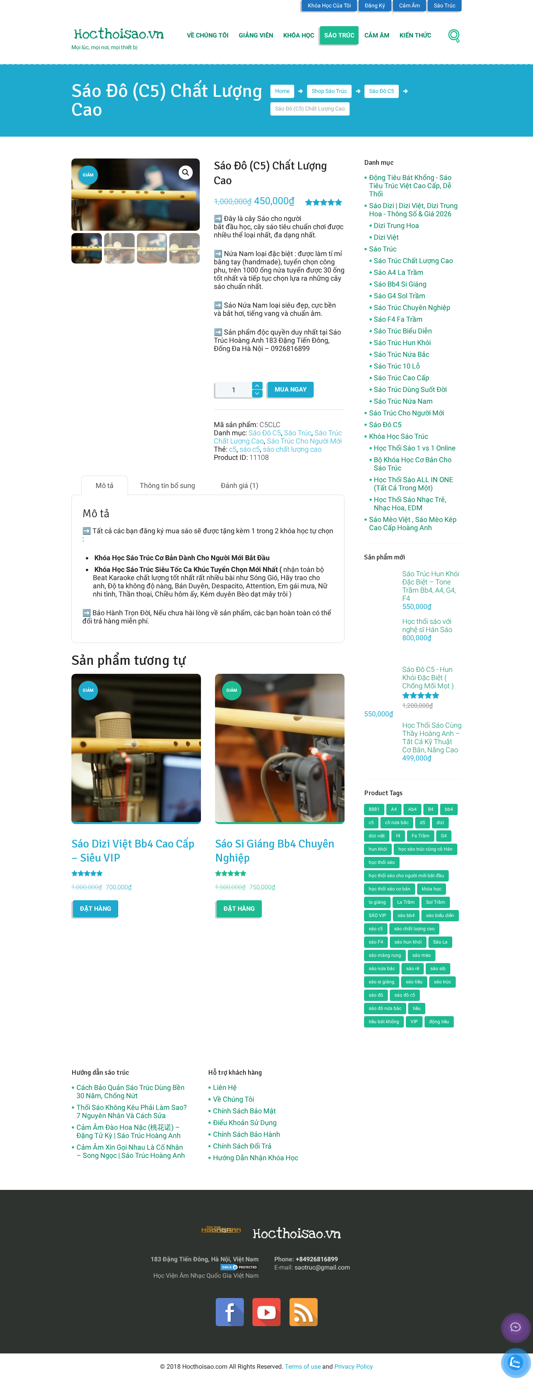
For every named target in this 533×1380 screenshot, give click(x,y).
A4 (394, 809)
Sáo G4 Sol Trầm (399, 296)
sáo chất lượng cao (292, 449)
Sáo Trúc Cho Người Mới (304, 441)
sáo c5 (250, 449)
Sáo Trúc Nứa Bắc (401, 354)
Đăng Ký (375, 5)
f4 (398, 836)
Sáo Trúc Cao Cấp (401, 378)
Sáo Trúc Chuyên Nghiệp (412, 307)
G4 (444, 836)
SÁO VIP (377, 915)
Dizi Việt (386, 237)
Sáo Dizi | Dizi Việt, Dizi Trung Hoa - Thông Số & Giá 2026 (413, 209)
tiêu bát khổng (384, 1021)
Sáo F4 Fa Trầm (398, 319)
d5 (422, 822)
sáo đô (376, 995)
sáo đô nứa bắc (385, 1008)
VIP (414, 1021)
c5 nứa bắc (397, 822)
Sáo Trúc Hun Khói (402, 342)
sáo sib (438, 968)
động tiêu (439, 1021)
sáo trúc (442, 982)
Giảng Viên (256, 35)
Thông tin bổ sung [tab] (167, 485)
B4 (431, 809)
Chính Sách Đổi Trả (242, 1146)
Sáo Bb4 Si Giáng (400, 284)
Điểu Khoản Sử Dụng (245, 1122)
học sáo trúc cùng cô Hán (425, 849)
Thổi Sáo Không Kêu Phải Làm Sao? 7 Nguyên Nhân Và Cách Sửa (131, 1111)
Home (282, 91)
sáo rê (412, 968)
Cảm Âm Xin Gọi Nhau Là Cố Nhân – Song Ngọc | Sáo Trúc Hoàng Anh (130, 1151)
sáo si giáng (381, 982)
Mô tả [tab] (105, 485)
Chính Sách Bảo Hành (246, 1134)
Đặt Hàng (95, 908)
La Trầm (406, 902)
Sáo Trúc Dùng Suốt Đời (410, 389)
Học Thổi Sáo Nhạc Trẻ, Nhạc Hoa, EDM (410, 503)
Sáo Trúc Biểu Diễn (403, 331)
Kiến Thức (415, 35)
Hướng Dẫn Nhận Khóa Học (255, 1158)
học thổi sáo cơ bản (389, 889)
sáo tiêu (414, 982)
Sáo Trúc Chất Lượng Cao (413, 260)
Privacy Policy (353, 1366)
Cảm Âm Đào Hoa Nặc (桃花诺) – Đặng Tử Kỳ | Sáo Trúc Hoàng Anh (128, 1131)
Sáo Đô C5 (381, 91)
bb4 (449, 809)
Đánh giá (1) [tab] (239, 485)
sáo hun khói (408, 942)
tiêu (417, 1008)
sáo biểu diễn (440, 915)
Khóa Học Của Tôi (329, 5)
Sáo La (440, 942)
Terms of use (303, 1366)
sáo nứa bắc (382, 968)
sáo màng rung (385, 955)
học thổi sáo (382, 862)
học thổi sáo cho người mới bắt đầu (406, 875)
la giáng (377, 902)
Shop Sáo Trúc (329, 91)
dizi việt (377, 836)
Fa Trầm (421, 836)
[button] (186, 173)
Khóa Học (298, 35)
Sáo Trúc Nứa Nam (403, 401)
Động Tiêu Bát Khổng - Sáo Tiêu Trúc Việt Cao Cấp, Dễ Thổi (410, 185)
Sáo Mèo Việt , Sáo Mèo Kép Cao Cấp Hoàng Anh (413, 523)
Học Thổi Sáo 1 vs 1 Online (415, 448)
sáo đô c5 (404, 995)
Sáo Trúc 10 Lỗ (397, 366)
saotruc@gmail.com (322, 1267)
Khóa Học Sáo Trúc (398, 436)
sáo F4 (376, 942)
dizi (440, 822)
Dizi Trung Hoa (396, 225)
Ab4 (412, 809)
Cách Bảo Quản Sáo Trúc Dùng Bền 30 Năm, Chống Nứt (130, 1091)
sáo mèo (421, 955)
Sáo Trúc (444, 5)
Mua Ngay (291, 389)
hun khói (378, 849)
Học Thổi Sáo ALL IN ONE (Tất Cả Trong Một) (413, 483)
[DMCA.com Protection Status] (239, 1267)
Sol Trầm (435, 902)
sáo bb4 (406, 915)
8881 (374, 809)
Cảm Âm (409, 5)
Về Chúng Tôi (208, 35)
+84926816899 (317, 1259)
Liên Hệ (225, 1087)
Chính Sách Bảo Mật (244, 1111)
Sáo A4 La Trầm (398, 272)
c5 (232, 449)
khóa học (431, 889)
